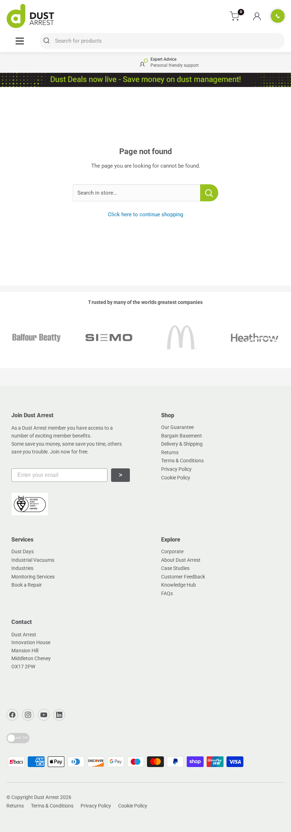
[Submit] (47, 41)
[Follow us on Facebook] (12, 715)
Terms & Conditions (182, 460)
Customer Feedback (183, 577)
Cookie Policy (175, 477)
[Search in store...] (209, 192)
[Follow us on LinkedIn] (59, 715)
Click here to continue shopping (145, 214)
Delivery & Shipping (182, 444)
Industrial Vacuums (32, 560)
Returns (170, 452)
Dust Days (22, 551)
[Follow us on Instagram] (28, 715)
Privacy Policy (176, 469)
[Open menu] (19, 41)
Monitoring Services (33, 577)
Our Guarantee (177, 427)
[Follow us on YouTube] (44, 715)
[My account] (257, 16)
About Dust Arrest (181, 560)
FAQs (167, 593)
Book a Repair (26, 585)
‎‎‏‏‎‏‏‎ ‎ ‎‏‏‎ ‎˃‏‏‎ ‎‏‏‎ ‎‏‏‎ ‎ (120, 475)
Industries (22, 568)
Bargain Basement (181, 436)
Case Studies (175, 568)
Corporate (172, 551)
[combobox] (162, 41)
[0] (234, 16)
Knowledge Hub (178, 585)
